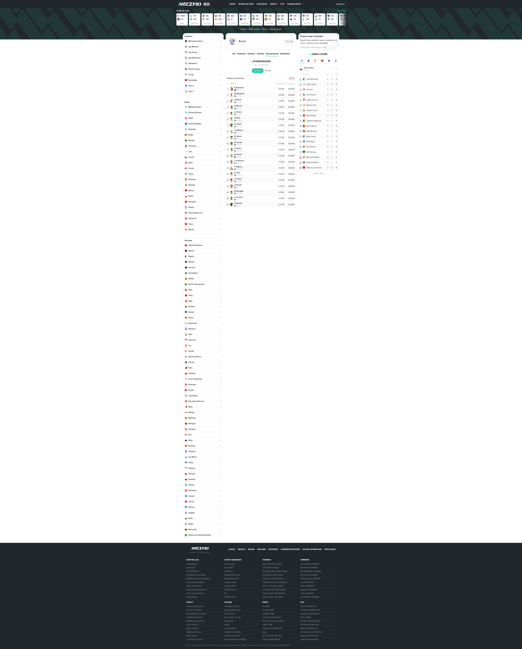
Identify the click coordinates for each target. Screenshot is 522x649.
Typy (282, 4)
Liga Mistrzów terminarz (309, 564)
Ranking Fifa (229, 621)
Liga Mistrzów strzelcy (195, 606)
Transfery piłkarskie (232, 632)
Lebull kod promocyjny (309, 636)
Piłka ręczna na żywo (232, 610)
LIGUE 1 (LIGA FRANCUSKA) (195, 593)
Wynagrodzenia (272, 53)
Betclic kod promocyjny (309, 614)
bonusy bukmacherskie (271, 639)
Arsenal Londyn (230, 582)
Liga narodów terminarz (309, 597)
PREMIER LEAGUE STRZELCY (195, 621)
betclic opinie (305, 617)
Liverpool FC (229, 571)
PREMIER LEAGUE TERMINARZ (310, 579)
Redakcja (241, 549)
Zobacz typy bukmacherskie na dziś (314, 47)
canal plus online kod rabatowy (274, 582)
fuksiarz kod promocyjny (272, 628)
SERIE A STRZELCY (192, 628)
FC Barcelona (229, 564)
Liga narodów (191, 597)
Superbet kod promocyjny (310, 621)
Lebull (264, 632)
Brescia (265, 29)
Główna (243, 29)
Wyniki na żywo (246, 4)
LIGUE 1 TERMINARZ (306, 593)
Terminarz (251, 53)
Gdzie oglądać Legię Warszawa (274, 593)
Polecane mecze (230, 628)
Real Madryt (229, 568)
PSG (225, 593)
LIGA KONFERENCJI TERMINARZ (310, 571)
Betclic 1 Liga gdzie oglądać (273, 586)
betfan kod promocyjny (309, 625)
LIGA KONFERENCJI (192, 571)
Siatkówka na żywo (231, 606)
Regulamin (261, 549)
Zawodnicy (241, 53)
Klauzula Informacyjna (312, 549)
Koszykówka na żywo (232, 617)
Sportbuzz (262, 4)
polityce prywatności (284, 645)
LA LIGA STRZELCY (192, 625)
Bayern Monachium (231, 579)
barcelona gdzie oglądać (272, 564)
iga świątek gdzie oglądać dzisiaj (275, 571)
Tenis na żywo (229, 614)
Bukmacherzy (294, 4)
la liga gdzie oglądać (270, 568)
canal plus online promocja (273, 579)
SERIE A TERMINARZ (307, 586)
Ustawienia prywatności (290, 549)
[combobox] (289, 41)
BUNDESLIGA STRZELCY (194, 632)
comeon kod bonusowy (309, 639)
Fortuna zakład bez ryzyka (311, 632)
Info (233, 53)
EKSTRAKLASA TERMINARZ (309, 575)
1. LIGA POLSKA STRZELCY (194, 639)
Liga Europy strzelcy (194, 610)
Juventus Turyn (230, 597)
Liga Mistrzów (191, 564)
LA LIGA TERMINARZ (307, 582)
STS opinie (266, 606)
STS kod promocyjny (308, 606)
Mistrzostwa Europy (232, 636)
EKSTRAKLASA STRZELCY (194, 617)
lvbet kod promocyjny (309, 628)
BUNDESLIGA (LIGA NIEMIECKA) (196, 590)
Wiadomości (285, 53)
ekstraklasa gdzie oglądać (272, 575)
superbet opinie (268, 614)
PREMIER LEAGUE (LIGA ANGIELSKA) (198, 579)
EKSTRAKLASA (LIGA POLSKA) (196, 575)
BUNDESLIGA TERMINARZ (308, 590)
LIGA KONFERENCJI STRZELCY (196, 614)
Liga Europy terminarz (309, 568)
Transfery (260, 53)
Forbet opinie (267, 625)
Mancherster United (232, 575)
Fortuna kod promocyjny (310, 610)
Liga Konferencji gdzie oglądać (274, 590)
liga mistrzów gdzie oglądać (235, 639)
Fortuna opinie (268, 610)
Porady (227, 625)
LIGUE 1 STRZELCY (192, 636)
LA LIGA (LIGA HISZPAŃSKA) (195, 582)
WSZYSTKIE (341, 11)
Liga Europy (190, 568)
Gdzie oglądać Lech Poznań (272, 597)
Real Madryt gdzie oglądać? (273, 621)
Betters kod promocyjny (272, 636)
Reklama (251, 549)
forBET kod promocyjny (271, 617)
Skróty (273, 4)
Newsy (232, 4)
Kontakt (232, 549)
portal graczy (330, 549)
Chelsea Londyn (230, 586)
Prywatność (273, 549)
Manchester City (230, 590)
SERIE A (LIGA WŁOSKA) (194, 586)
